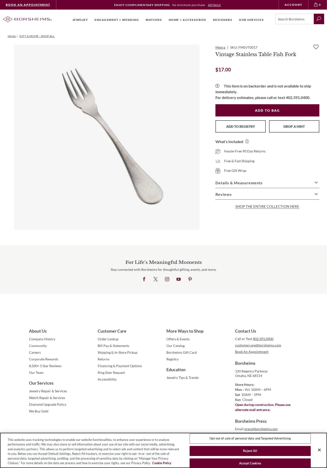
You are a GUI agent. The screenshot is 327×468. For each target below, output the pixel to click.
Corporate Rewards (43, 359)
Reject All (250, 451)
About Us (38, 331)
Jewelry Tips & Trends (182, 378)
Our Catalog (175, 346)
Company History (42, 339)
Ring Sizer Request (111, 372)
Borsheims (245, 363)
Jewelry (80, 20)
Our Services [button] (251, 20)
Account (293, 4)
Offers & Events (178, 339)
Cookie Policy (161, 463)
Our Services (41, 383)
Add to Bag (267, 110)
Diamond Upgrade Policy (47, 404)
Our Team (36, 372)
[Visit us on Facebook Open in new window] (144, 279)
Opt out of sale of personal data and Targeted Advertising (250, 438)
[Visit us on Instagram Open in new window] (167, 279)
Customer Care (112, 331)
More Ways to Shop (184, 331)
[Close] (319, 450)
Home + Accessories (187, 20)
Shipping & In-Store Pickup (117, 352)
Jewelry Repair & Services (48, 391)
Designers (222, 20)
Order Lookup (108, 339)
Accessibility (107, 379)
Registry (172, 359)
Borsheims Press (251, 421)
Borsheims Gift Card (181, 352)
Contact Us (245, 331)
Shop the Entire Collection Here (267, 206)
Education (176, 369)
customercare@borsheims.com (258, 345)
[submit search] (319, 19)
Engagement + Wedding (117, 20)
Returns (103, 359)
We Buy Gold (38, 411)
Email (256, 429)
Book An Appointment (28, 4)
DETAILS (214, 5)
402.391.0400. (298, 97)
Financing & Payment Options (120, 366)
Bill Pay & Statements (113, 345)
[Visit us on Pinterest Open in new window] (190, 279)
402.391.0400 (263, 339)
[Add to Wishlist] (316, 47)
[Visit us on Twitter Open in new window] (155, 279)
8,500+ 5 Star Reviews (45, 366)
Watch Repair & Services (47, 398)
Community (38, 346)
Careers (35, 352)
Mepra (220, 47)
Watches (154, 20)
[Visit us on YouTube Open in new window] (178, 279)
